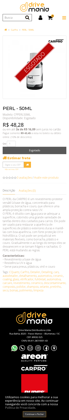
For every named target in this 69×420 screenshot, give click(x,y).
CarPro (14, 29)
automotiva (54, 279)
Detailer (35, 272)
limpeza (38, 290)
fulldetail (40, 279)
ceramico (37, 283)
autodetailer (10, 276)
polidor (21, 287)
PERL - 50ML (28, 29)
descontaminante (55, 283)
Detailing (46, 272)
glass (16, 279)
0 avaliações (24, 177)
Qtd (4, 143)
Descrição (9, 190)
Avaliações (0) (27, 190)
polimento (25, 290)
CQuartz (14, 272)
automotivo (45, 276)
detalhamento (28, 276)
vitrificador (26, 279)
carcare (7, 283)
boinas (14, 290)
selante (44, 287)
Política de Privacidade (20, 408)
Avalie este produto (46, 177)
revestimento (21, 283)
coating (7, 279)
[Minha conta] (40, 17)
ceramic (58, 276)
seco (5, 290)
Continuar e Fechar (34, 414)
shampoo (33, 287)
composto (9, 287)
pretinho (55, 287)
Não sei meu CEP (11, 169)
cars (56, 272)
